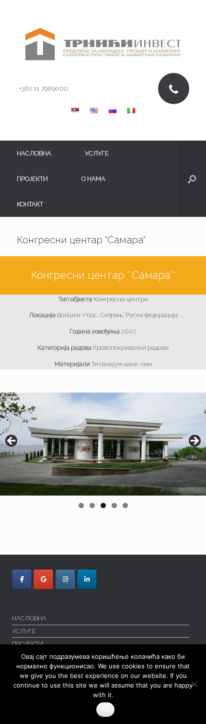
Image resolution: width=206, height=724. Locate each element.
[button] (192, 179)
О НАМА (93, 178)
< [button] (12, 441)
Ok (105, 709)
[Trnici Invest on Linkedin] (87, 579)
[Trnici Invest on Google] (43, 579)
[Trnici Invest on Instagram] (65, 579)
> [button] (194, 441)
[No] (194, 684)
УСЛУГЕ (97, 153)
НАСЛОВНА (34, 153)
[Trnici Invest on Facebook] (22, 579)
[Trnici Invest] (103, 44)
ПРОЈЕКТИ (32, 178)
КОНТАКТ (30, 204)
